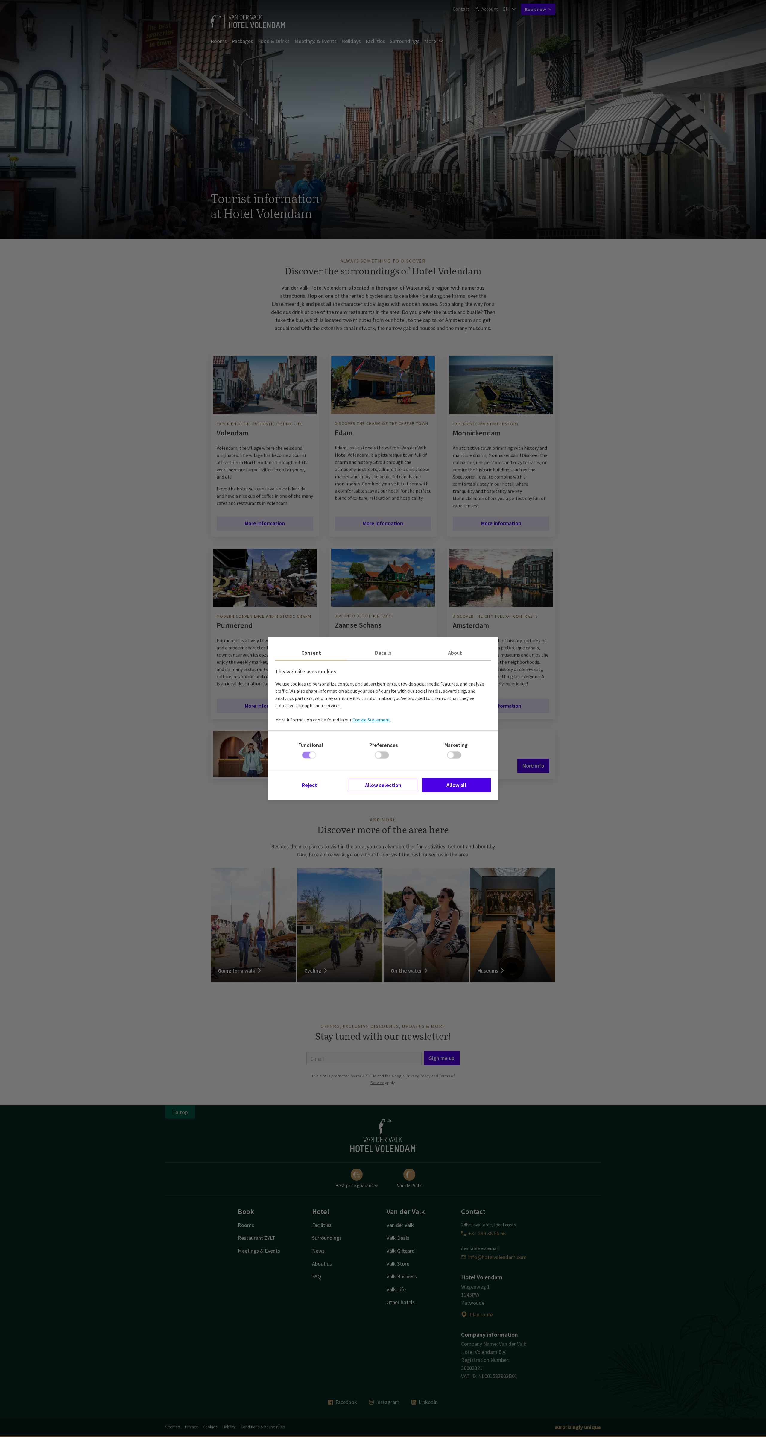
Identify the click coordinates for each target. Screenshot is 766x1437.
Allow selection (383, 785)
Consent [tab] (311, 652)
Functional (310, 745)
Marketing (456, 745)
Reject (309, 785)
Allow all (456, 785)
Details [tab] (383, 652)
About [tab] (455, 652)
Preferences (383, 745)
